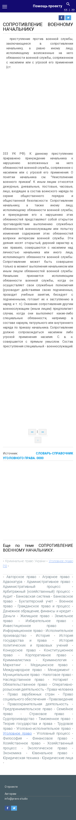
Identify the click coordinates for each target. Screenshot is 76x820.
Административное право (48, 582)
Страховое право (46, 714)
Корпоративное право (45, 655)
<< (65, 9)
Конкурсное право (19, 650)
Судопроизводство (18, 719)
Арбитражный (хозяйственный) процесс (36, 591)
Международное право (22, 670)
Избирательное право (46, 621)
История (43, 635)
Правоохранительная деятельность (38, 704)
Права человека (60, 689)
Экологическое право (47, 748)
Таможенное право (54, 719)
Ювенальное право (49, 753)
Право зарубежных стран (31, 694)
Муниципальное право (21, 675)
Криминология (54, 660)
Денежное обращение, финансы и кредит (37, 611)
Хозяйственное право (22, 743)
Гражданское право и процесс (44, 606)
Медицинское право (49, 665)
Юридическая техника (21, 758)
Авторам (10, 793)
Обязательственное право (25, 684)
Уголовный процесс (53, 733)
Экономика (12, 753)
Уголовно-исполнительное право (43, 728)
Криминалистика (17, 660)
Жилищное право (34, 616)
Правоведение (61, 699)
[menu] (4, 6)
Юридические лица (57, 758)
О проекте (11, 786)
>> (73, 9)
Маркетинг (12, 665)
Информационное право (23, 631)
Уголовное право (17, 733)
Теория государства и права (27, 724)
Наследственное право (23, 679)
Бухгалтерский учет (36, 601)
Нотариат (60, 679)
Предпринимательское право (27, 709)
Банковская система (33, 596)
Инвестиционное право (29, 626)
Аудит (8, 596)
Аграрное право (56, 577)
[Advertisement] (38, 111)
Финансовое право (49, 738)
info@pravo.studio (16, 798)
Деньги (9, 616)
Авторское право (21, 577)
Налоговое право (57, 675)
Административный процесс (32, 586)
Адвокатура (12, 582)
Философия (12, 738)
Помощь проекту (47, 6)
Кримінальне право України (25, 561)
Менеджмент (59, 670)
